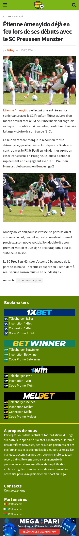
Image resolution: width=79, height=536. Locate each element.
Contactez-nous (14, 490)
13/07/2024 (26, 50)
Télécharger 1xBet (20, 318)
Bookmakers (16, 302)
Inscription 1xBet (20, 323)
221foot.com (15, 504)
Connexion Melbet (20, 412)
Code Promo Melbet (22, 416)
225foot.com (15, 509)
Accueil (7, 16)
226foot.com (15, 514)
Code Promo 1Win (20, 385)
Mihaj (10, 50)
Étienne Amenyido (15, 110)
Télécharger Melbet (21, 402)
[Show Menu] (5, 5)
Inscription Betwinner (22, 354)
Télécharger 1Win (20, 376)
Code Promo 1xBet (21, 333)
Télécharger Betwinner (23, 350)
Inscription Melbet (20, 407)
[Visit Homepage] (39, 5)
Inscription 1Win (19, 381)
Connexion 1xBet (20, 328)
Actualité (18, 16)
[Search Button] (74, 5)
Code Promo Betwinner (24, 359)
